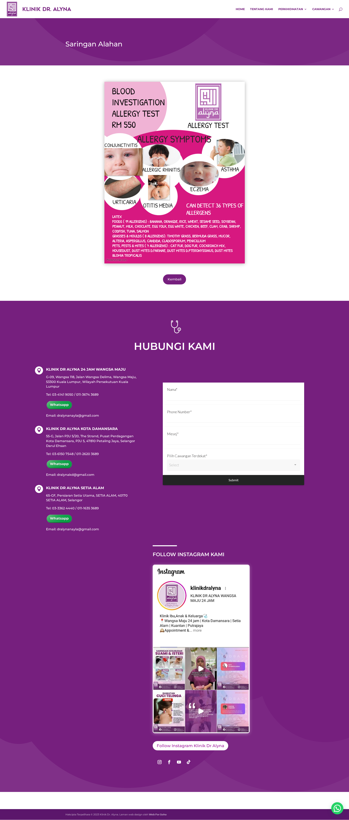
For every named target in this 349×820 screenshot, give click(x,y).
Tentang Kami (261, 9)
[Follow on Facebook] (169, 762)
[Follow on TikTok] (189, 762)
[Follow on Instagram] (160, 762)
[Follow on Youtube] (179, 762)
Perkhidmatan (290, 9)
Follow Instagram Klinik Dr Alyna (190, 745)
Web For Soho (158, 814)
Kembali (174, 279)
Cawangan (321, 9)
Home (240, 9)
